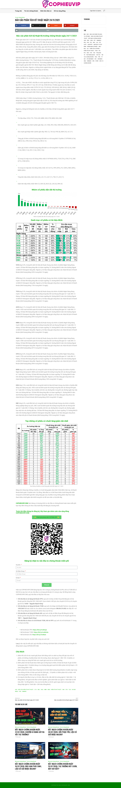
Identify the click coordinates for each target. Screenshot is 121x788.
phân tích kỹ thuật (56, 689)
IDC (91, 42)
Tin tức (98, 54)
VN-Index (100, 59)
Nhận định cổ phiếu (92, 46)
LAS (97, 42)
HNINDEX (99, 40)
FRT (94, 40)
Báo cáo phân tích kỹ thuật (25, 689)
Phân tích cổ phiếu (95, 48)
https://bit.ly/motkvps (40, 630)
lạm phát (90, 44)
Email (18, 578)
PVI (99, 50)
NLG (85, 48)
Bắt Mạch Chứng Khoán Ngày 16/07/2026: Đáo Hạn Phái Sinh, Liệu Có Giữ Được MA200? (28, 766)
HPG (85, 42)
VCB (20, 691)
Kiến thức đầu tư (45, 11)
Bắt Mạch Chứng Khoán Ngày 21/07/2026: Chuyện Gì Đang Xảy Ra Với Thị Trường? (29, 732)
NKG (100, 46)
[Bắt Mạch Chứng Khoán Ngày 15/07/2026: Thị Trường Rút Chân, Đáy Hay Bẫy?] (63, 750)
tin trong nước (90, 54)
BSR (88, 34)
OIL (88, 48)
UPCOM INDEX (90, 59)
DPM (91, 40)
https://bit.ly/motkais (39, 634)
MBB (45, 689)
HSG (88, 42)
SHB (63, 689)
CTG (35, 689)
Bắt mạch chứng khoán (20, 727)
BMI (85, 34)
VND (85, 61)
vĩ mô (96, 61)
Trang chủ (18, 11)
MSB (49, 689)
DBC (39, 689)
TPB (99, 57)
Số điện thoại (20, 571)
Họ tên (18, 565)
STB (66, 689)
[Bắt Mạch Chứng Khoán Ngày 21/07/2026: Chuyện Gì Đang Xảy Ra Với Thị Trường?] (30, 716)
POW (96, 50)
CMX (85, 40)
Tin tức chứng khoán (31, 11)
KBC (94, 42)
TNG (96, 57)
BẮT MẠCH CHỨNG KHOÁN (94, 38)
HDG (42, 689)
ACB (16, 689)
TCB (70, 689)
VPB (93, 61)
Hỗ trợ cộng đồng (59, 11)
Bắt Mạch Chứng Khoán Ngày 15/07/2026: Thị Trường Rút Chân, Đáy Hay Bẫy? (62, 766)
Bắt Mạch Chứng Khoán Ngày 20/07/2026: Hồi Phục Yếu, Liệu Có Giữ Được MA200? (62, 732)
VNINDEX (24, 691)
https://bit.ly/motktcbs (41, 632)
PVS (85, 52)
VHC (95, 59)
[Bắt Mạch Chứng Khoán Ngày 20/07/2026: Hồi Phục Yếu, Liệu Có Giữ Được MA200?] (63, 716)
